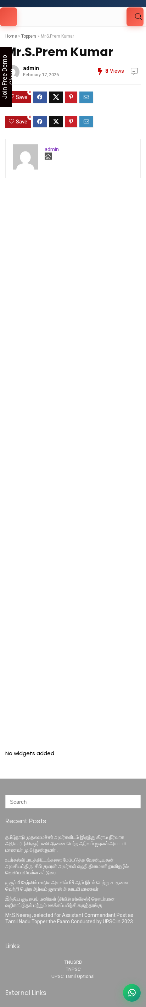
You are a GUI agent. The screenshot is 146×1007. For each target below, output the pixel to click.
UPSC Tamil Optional (73, 976)
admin (31, 68)
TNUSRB (73, 962)
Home (11, 36)
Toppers (28, 36)
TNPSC (73, 969)
